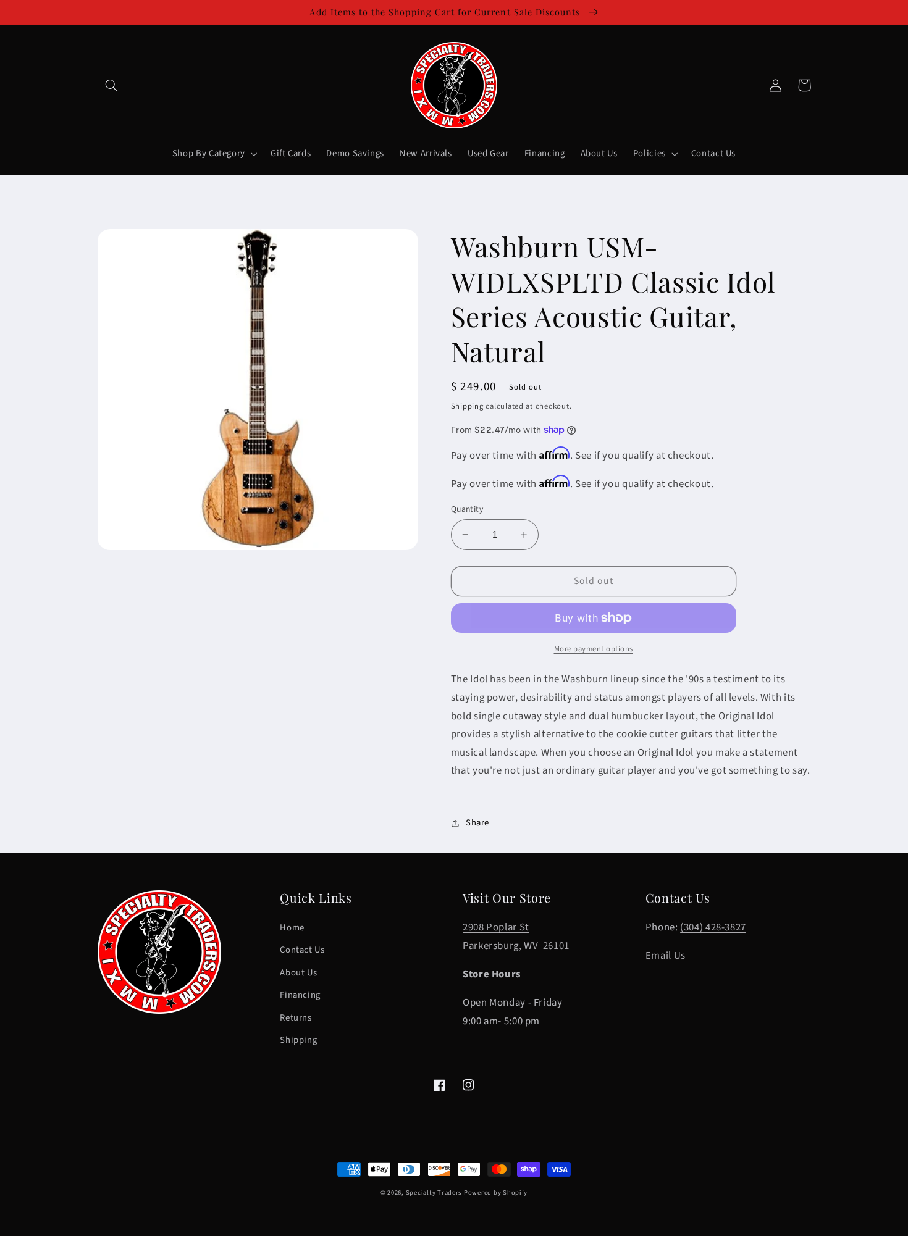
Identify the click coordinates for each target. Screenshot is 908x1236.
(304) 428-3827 (713, 927)
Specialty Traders (434, 1192)
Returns (295, 1017)
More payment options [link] (594, 648)
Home (292, 927)
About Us (298, 972)
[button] (112, 85)
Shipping (467, 406)
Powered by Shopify (496, 1192)
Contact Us (302, 949)
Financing (300, 994)
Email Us (665, 955)
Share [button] (477, 822)
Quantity (467, 509)
